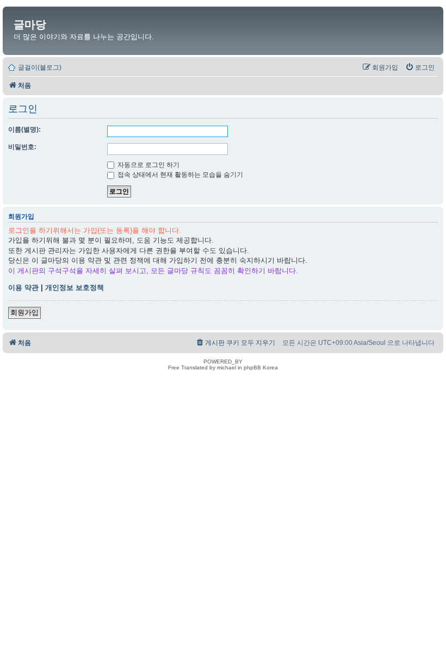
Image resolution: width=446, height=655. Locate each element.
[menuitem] (420, 67)
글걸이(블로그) (39, 67)
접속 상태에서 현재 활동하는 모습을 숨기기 (179, 174)
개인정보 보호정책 (74, 287)
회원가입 (24, 312)
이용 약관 (23, 287)
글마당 (30, 24)
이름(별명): (24, 129)
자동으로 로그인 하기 (147, 165)
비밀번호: (22, 147)
